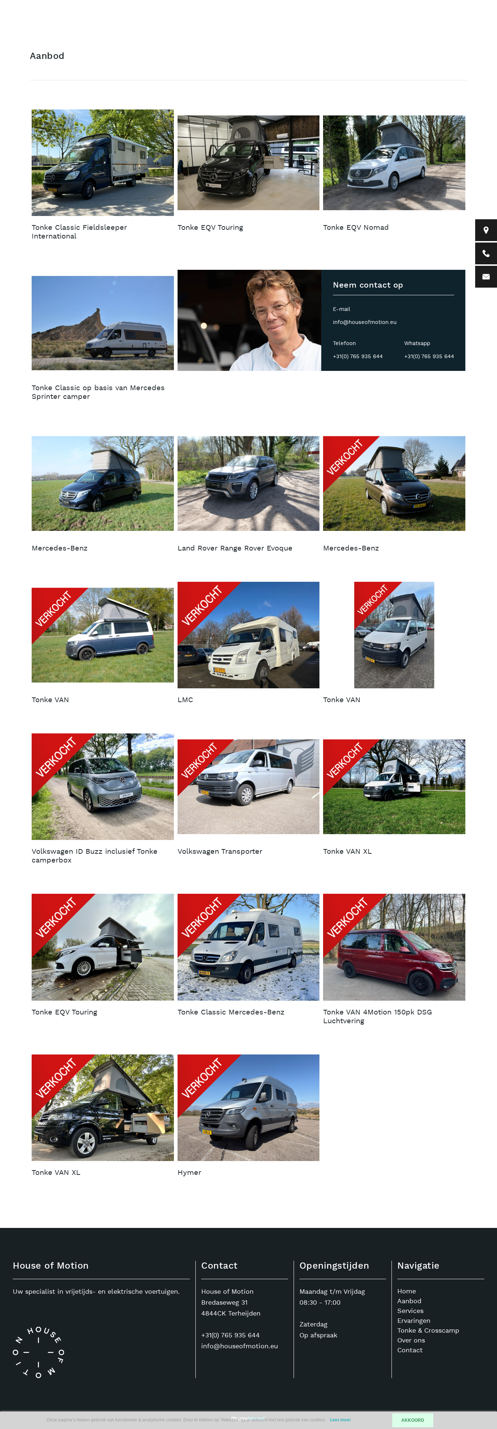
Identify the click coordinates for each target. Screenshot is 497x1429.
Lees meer (340, 1420)
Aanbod (341, 23)
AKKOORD (412, 1420)
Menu (431, 23)
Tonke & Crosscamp (428, 1330)
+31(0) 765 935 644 (358, 356)
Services (410, 1311)
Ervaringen (413, 1321)
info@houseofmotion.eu (365, 322)
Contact (387, 23)
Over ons (411, 1340)
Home (299, 23)
